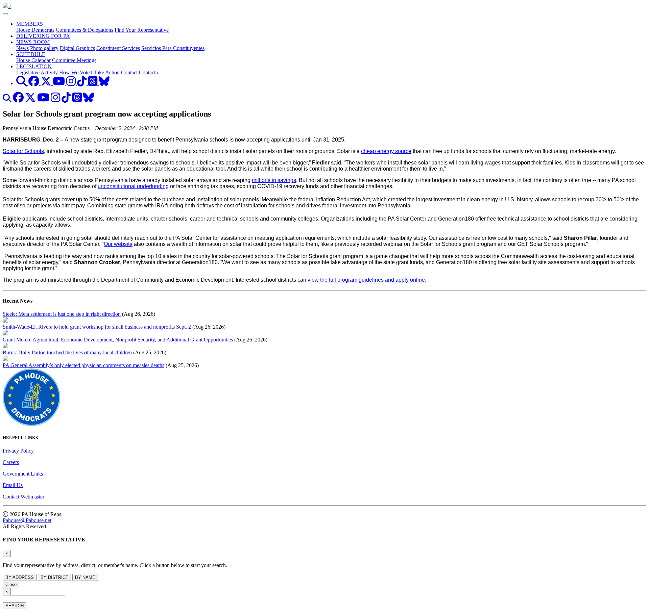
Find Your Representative (142, 30)
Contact (129, 72)
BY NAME (85, 577)
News (22, 48)
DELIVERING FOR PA (43, 36)
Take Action (107, 72)
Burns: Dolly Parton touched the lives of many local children (67, 352)
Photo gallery (44, 48)
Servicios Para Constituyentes (173, 48)
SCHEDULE (30, 54)
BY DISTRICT (54, 577)
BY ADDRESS (19, 577)
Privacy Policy (18, 451)
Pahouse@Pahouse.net (27, 520)
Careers (11, 462)
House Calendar (33, 60)
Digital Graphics (77, 48)
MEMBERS (29, 24)
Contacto (148, 72)
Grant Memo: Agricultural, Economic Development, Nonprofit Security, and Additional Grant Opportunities (118, 339)
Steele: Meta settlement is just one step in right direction (62, 314)
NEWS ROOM (33, 42)
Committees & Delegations (84, 30)
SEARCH (14, 605)
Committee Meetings (74, 60)
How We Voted (75, 72)
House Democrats (35, 30)
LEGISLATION (34, 66)
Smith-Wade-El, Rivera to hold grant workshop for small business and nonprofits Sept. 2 (97, 327)
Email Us (13, 485)
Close (11, 584)
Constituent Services (118, 48)
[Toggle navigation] (5, 14)
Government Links (23, 474)
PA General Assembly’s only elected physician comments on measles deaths (83, 365)
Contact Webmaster (23, 497)
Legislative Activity (37, 72)
